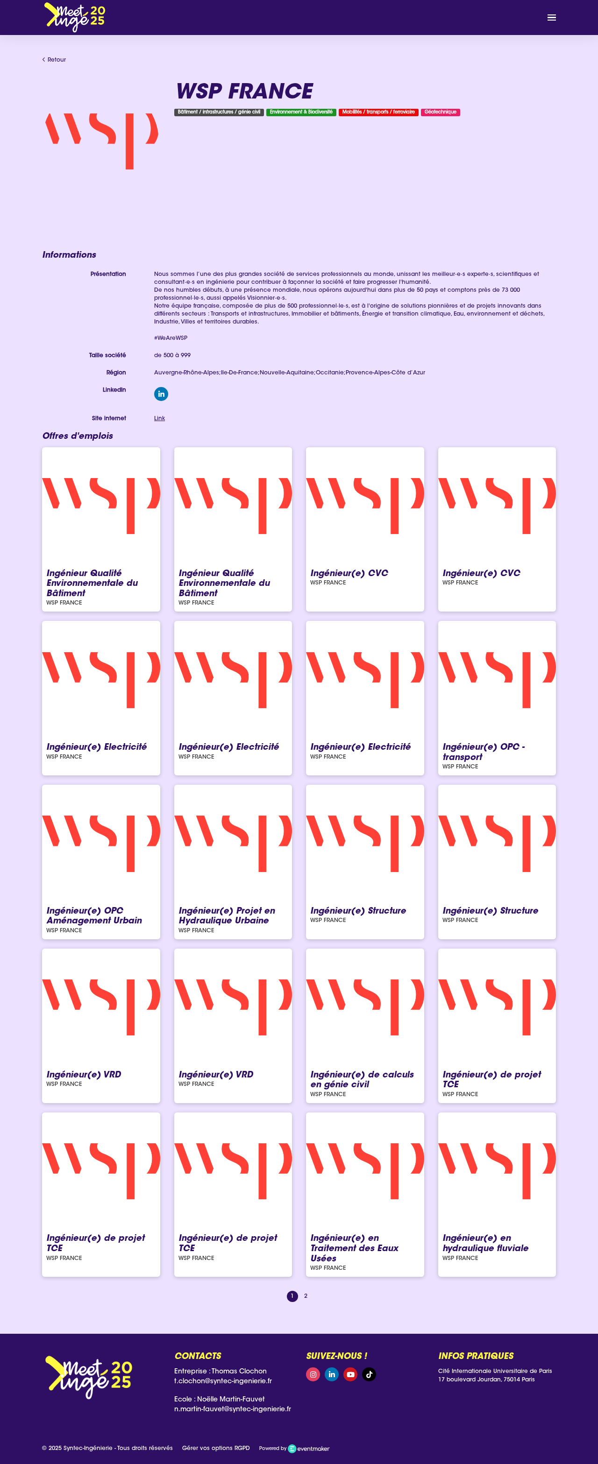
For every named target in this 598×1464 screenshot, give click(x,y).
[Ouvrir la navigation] (552, 17)
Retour (56, 60)
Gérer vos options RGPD (216, 1448)
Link (159, 419)
